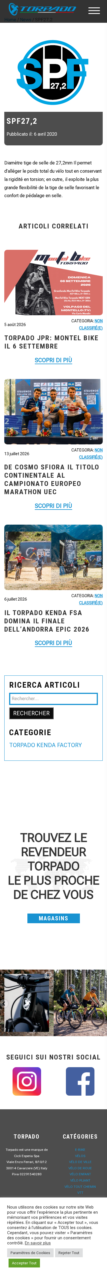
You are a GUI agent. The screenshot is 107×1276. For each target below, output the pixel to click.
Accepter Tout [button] (24, 1263)
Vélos (80, 1156)
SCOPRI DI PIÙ (53, 360)
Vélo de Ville (80, 1162)
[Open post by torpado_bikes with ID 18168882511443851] (27, 1003)
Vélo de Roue (80, 1168)
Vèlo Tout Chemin (80, 1187)
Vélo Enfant (80, 1174)
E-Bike (80, 1150)
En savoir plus (38, 1243)
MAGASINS (53, 918)
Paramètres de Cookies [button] (30, 1253)
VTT (80, 1193)
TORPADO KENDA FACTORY (45, 745)
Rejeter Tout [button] (68, 1253)
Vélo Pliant (80, 1180)
